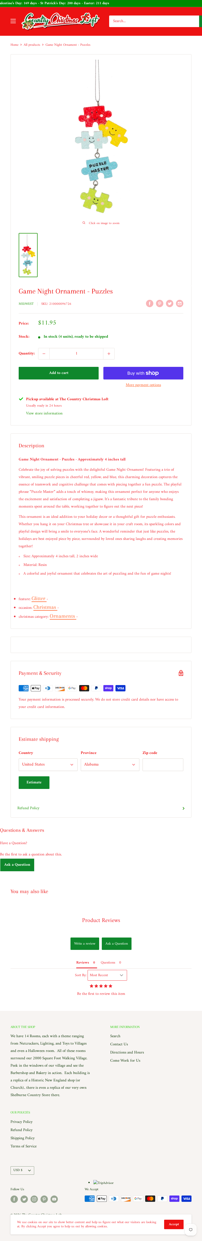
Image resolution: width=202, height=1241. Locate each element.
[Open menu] (13, 21)
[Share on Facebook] (149, 303)
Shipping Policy (23, 1138)
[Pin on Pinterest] (159, 303)
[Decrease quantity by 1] (43, 353)
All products (32, 45)
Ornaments (63, 616)
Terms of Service (24, 1146)
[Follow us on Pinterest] (44, 1199)
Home (14, 45)
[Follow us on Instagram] (34, 1199)
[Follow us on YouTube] (54, 1199)
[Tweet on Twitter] (169, 303)
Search (115, 1036)
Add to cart (58, 373)
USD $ (17, 1170)
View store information (44, 413)
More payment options (143, 385)
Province (89, 753)
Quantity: (27, 353)
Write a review (84, 943)
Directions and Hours (127, 1052)
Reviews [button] (82, 962)
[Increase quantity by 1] (108, 353)
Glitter (39, 598)
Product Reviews (101, 920)
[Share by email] (179, 303)
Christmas (45, 607)
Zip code (150, 753)
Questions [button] (108, 962)
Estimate (34, 782)
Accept (174, 1224)
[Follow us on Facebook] (14, 1199)
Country (26, 753)
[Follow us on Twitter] (24, 1199)
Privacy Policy (22, 1122)
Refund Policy (28, 808)
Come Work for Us (125, 1060)
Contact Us (119, 1044)
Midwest (26, 304)
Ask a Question (17, 864)
